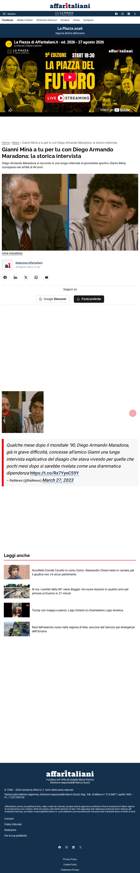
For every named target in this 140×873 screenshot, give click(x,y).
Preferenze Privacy (70, 870)
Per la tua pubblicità (15, 835)
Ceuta (76, 20)
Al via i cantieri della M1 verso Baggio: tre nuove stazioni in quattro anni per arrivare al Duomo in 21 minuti (80, 591)
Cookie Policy (70, 864)
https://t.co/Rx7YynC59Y (54, 473)
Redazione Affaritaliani (28, 262)
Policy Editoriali (13, 824)
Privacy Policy (70, 859)
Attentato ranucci (46, 20)
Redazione (10, 830)
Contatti (9, 818)
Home (5, 142)
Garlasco (88, 20)
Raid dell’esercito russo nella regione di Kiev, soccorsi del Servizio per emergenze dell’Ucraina (83, 629)
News (15, 142)
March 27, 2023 (57, 480)
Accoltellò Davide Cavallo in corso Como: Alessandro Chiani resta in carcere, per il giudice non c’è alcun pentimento (83, 572)
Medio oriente (25, 20)
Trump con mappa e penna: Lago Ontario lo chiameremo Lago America (77, 610)
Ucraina (65, 20)
